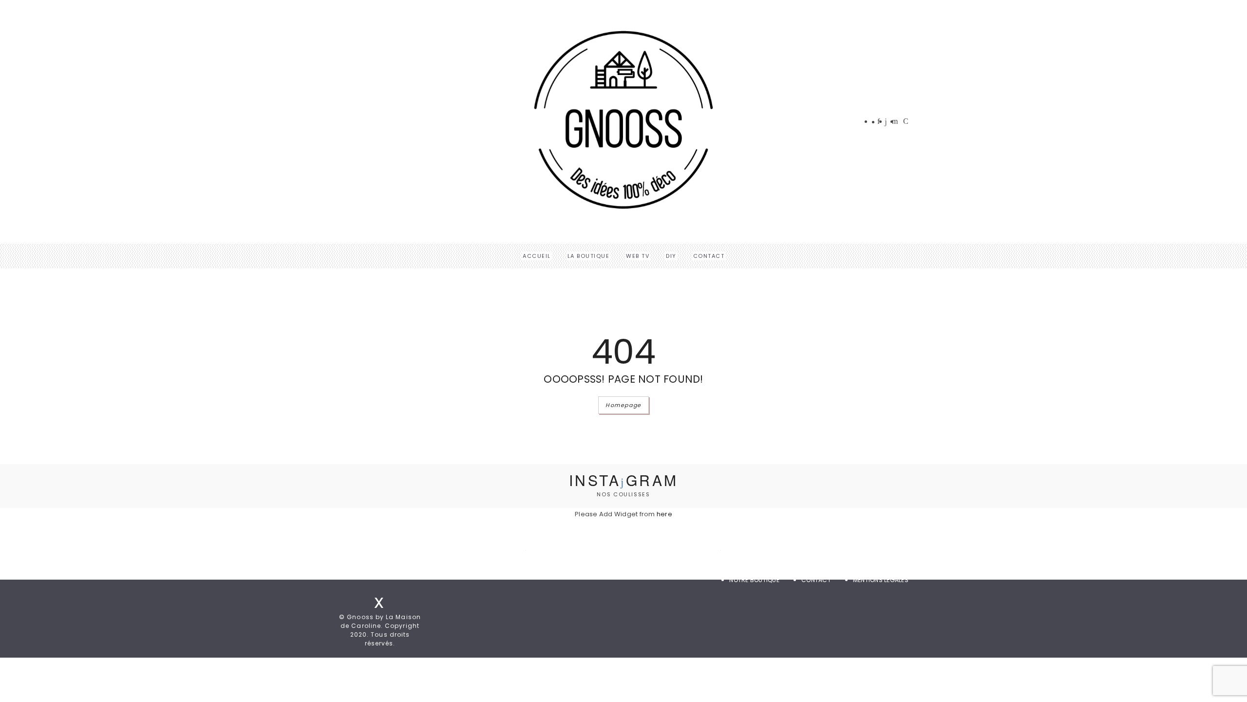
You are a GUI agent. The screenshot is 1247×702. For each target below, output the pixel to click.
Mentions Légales (880, 580)
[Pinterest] (895, 121)
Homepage (623, 405)
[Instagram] (886, 122)
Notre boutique (754, 580)
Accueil (537, 256)
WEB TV (637, 256)
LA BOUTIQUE (588, 256)
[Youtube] (905, 121)
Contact (709, 256)
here (664, 514)
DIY (671, 256)
